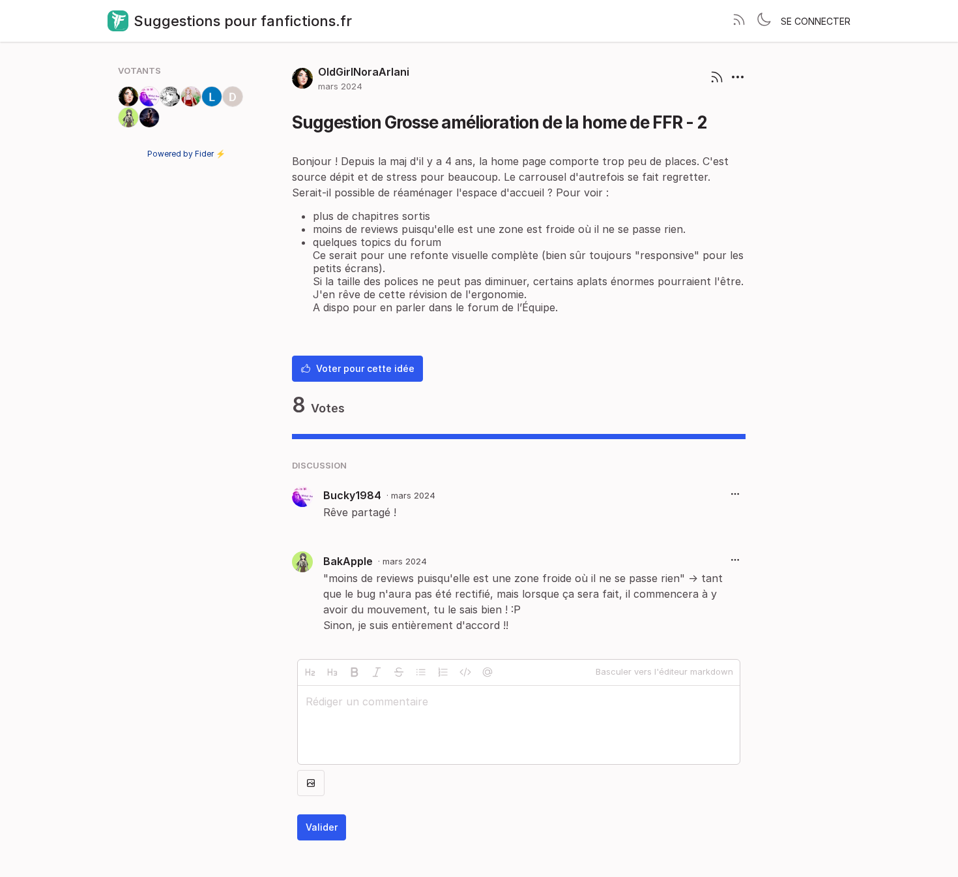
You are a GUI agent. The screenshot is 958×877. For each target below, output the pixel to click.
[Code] (465, 672)
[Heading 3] (332, 672)
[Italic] (376, 672)
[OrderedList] (443, 672)
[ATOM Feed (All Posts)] (739, 21)
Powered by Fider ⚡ (186, 154)
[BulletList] (421, 672)
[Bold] (354, 672)
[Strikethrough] (399, 672)
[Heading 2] (310, 672)
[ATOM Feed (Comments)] (717, 78)
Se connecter (815, 21)
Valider (322, 827)
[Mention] (487, 672)
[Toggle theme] (764, 21)
